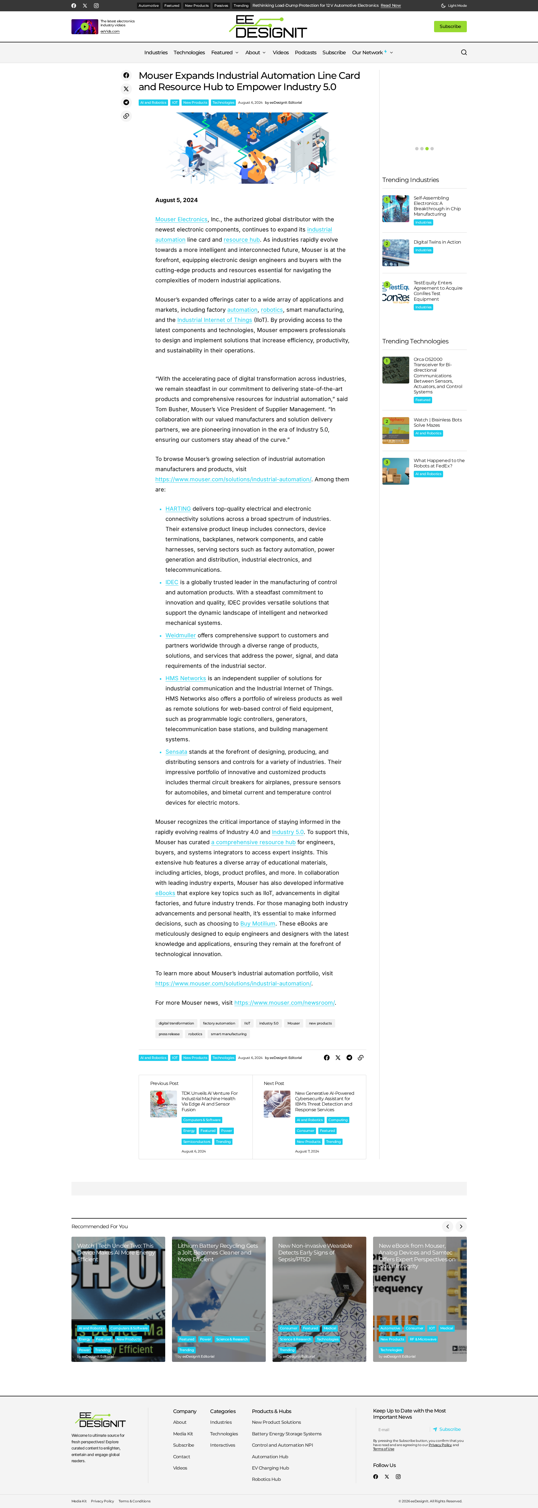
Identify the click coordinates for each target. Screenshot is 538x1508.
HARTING (178, 508)
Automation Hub (270, 1456)
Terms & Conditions (135, 1501)
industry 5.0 (268, 1023)
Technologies (223, 102)
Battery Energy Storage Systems (287, 1433)
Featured (171, 5)
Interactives (222, 1445)
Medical (330, 1328)
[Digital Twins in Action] (395, 252)
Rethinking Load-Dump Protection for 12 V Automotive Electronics (315, 5)
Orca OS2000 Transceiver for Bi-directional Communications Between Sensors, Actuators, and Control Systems (438, 376)
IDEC (171, 582)
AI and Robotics (153, 102)
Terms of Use (383, 1449)
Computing (338, 1120)
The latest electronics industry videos (118, 23)
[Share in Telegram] (126, 102)
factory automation (219, 1023)
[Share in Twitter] (126, 89)
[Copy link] (126, 116)
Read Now (391, 5)
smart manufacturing (228, 1034)
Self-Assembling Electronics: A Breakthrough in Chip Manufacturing (437, 206)
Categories (223, 1411)
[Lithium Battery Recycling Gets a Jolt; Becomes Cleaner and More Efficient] (219, 1299)
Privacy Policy (440, 1445)
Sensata (176, 751)
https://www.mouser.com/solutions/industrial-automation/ (233, 479)
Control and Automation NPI (282, 1445)
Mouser (293, 1023)
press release (169, 1034)
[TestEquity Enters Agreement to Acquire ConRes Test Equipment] (395, 293)
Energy (189, 1130)
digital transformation (176, 1023)
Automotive (149, 5)
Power (226, 1130)
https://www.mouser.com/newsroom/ (284, 1002)
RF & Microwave (423, 1339)
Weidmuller (180, 635)
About (180, 1422)
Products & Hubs (271, 1411)
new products (320, 1023)
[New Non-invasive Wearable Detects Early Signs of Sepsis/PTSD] (319, 1299)
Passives (221, 5)
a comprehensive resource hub (253, 842)
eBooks (165, 893)
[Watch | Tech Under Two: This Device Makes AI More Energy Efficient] (118, 1299)
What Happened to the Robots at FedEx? (439, 463)
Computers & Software (202, 1120)
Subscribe (183, 1445)
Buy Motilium (257, 923)
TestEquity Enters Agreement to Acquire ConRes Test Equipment (438, 291)
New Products (197, 5)
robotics (272, 309)
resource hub (242, 239)
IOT (175, 102)
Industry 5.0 (288, 832)
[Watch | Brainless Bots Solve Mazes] (395, 430)
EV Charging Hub (270, 1468)
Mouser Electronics (181, 219)
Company (185, 1411)
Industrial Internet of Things (214, 320)
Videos (180, 1468)
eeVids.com (110, 31)
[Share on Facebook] (126, 75)
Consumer (305, 1130)
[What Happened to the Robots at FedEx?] (395, 471)
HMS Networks (185, 678)
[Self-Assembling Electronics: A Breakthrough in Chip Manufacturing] (395, 208)
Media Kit (183, 1433)
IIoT (247, 1023)
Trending (241, 5)
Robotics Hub (266, 1479)
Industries (423, 222)
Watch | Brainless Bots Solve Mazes (438, 422)
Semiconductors (197, 1141)
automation (242, 309)
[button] (454, 5)
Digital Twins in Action (437, 242)
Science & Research (232, 1339)
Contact (181, 1456)
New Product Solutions (276, 1422)
